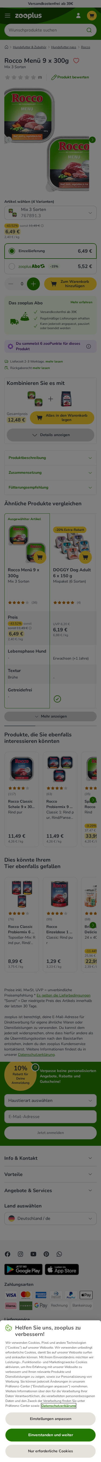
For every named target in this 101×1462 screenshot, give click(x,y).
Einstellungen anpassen (50, 1418)
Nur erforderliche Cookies (50, 1451)
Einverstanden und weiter (50, 1434)
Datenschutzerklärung (58, 1406)
